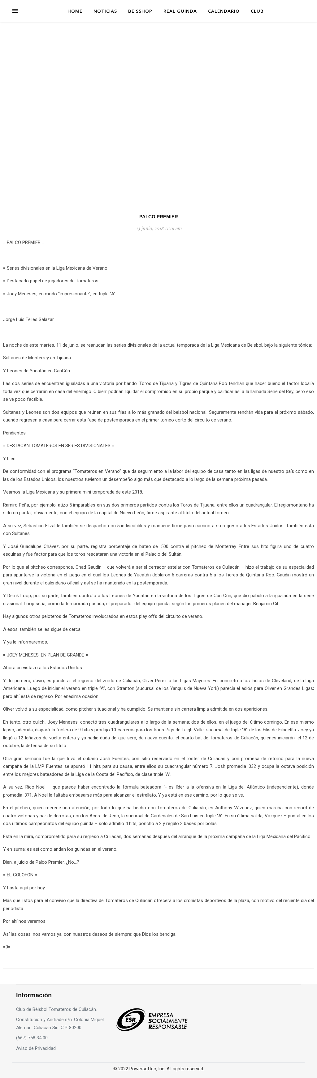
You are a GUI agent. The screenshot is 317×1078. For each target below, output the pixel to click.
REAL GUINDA (180, 11)
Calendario (224, 11)
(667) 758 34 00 (32, 1038)
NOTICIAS (105, 11)
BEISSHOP (140, 11)
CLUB (257, 11)
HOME (74, 11)
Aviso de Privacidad (36, 1048)
